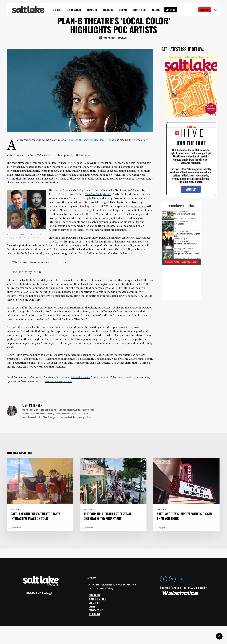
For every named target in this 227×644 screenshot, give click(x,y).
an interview (138, 206)
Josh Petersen (109, 37)
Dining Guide (94, 595)
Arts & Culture (17, 462)
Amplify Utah (162, 527)
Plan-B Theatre (107, 140)
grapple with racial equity (81, 140)
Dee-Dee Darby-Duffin (98, 194)
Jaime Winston (16, 527)
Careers (93, 606)
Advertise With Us (97, 599)
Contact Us (94, 602)
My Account (94, 614)
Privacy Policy (96, 610)
